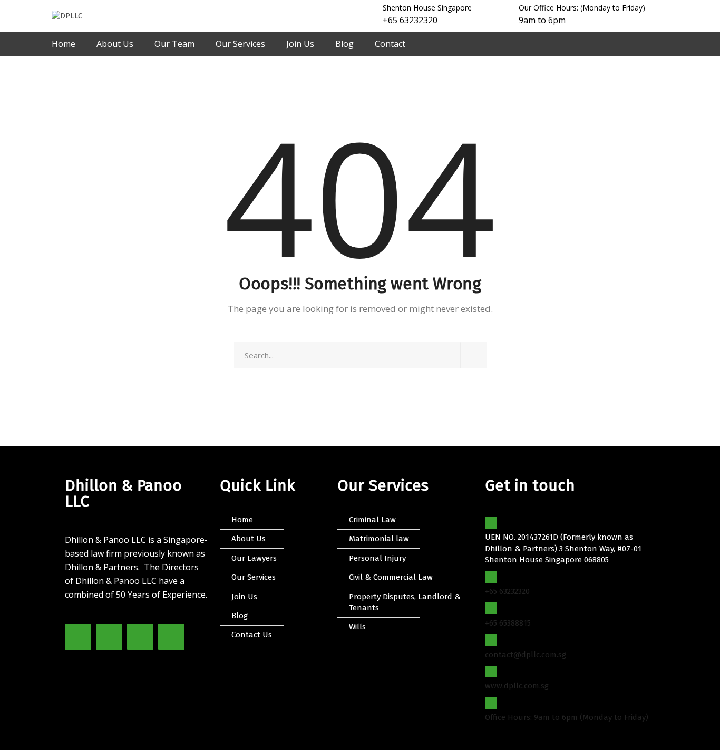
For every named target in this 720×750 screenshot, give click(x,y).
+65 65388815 (508, 623)
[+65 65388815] (491, 608)
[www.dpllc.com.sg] (491, 671)
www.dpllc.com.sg (517, 685)
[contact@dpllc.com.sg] (491, 640)
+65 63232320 (507, 591)
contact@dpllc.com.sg (525, 654)
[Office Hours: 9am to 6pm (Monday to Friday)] (491, 703)
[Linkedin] (171, 637)
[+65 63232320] (491, 577)
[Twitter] (109, 637)
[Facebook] (78, 637)
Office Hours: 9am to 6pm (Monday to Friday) (566, 717)
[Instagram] (140, 637)
